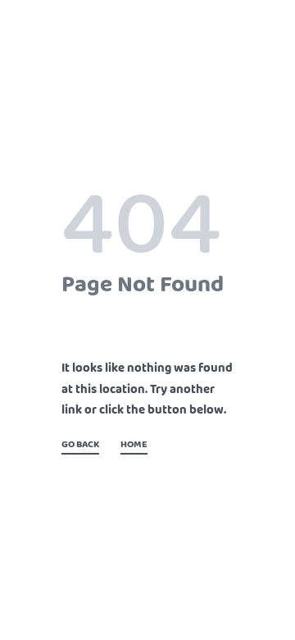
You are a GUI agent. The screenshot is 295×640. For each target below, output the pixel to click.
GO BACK (80, 446)
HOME (134, 446)
